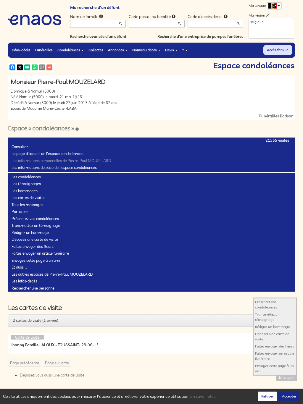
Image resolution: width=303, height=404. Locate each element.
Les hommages (25, 190)
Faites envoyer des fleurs (33, 246)
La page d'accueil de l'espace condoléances (47, 153)
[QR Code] (42, 67)
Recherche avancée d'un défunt (98, 36)
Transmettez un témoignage (36, 225)
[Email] (27, 67)
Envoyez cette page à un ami (36, 260)
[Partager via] (49, 67)
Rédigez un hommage (30, 232)
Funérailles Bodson (276, 116)
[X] (20, 67)
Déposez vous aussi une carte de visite (52, 375)
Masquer (286, 377)
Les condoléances (26, 176)
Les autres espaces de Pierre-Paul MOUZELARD (52, 274)
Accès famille (277, 50)
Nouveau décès (144, 50)
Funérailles (44, 50)
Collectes (95, 50)
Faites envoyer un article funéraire (40, 253)
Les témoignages (26, 183)
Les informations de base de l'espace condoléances (54, 167)
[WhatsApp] (35, 67)
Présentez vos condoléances (35, 218)
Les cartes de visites (28, 197)
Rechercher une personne (33, 288)
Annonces (116, 50)
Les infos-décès (24, 281)
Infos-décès (21, 50)
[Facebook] (12, 67)
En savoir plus (202, 396)
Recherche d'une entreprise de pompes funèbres (200, 36)
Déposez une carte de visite (35, 239)
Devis (169, 50)
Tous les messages (27, 204)
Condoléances (68, 50)
